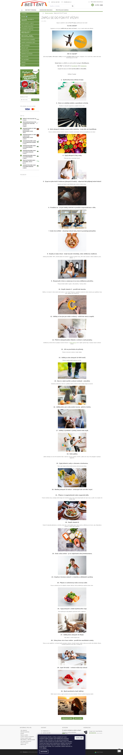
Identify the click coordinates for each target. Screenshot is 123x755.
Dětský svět (24, 48)
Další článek (78, 718)
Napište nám (23, 744)
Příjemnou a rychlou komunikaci (69, 732)
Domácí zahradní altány (28, 42)
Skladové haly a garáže (28, 39)
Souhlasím (79, 737)
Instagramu (83, 66)
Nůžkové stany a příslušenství (26, 32)
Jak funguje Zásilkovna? (26, 741)
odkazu (44, 748)
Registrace (100, 1)
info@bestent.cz (46, 730)
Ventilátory (24, 56)
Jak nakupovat (24, 730)
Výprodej (24, 13)
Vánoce (23, 62)
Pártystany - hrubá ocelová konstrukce (27, 36)
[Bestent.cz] (34, 3)
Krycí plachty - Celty (27, 23)
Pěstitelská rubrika (62, 10)
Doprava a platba (24, 735)
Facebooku (74, 66)
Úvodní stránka (22, 10)
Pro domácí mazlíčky (27, 26)
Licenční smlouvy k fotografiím (27, 736)
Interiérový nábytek (27, 29)
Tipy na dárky (25, 59)
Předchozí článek (67, 718)
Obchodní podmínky (25, 731)
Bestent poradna (30, 10)
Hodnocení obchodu (46, 10)
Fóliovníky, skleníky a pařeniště (27, 20)
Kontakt (22, 733)
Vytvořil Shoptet (99, 752)
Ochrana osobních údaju (26, 738)
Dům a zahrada (25, 45)
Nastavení (44, 751)
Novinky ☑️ (24, 16)
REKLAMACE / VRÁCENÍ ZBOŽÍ (28, 739)
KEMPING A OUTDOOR (26, 53)
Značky (23, 65)
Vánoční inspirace (24, 742)
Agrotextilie (25, 50)
